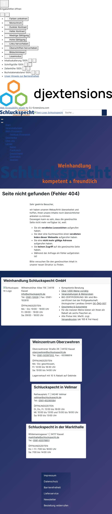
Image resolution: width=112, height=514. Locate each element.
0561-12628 (32, 297)
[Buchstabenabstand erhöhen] (37, 72)
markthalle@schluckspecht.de (43, 437)
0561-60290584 (47, 400)
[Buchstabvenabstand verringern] (33, 72)
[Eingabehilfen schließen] (7, 15)
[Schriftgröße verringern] (26, 65)
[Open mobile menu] (2, 119)
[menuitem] (8, 124)
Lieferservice (51, 493)
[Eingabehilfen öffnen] (4, 3)
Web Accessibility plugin (12, 107)
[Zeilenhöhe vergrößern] (28, 68)
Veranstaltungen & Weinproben (77, 294)
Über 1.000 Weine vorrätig (74, 291)
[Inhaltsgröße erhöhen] (34, 61)
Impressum (50, 475)
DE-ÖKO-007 (99, 303)
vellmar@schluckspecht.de (47, 397)
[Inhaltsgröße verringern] (30, 61)
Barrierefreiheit (52, 487)
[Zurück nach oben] (108, 510)
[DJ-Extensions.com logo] (56, 92)
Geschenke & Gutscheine (74, 306)
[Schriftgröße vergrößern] (30, 65)
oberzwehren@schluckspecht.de (49, 352)
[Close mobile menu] (2, 122)
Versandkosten (69, 319)
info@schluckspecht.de (33, 294)
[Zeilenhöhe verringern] (24, 68)
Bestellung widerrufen (56, 505)
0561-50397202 (45, 355)
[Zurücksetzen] (2, 15)
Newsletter (50, 499)
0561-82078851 (41, 440)
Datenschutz (51, 481)
